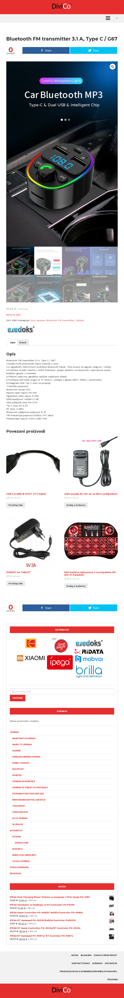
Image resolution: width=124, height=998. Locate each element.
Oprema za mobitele (23, 781)
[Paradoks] (20, 329)
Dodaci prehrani (19, 867)
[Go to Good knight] (59, 645)
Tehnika (80, 320)
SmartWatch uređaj (24, 738)
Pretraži (17, 698)
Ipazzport (18, 769)
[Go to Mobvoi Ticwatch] (88, 658)
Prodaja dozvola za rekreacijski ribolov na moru (88, 971)
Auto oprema (38, 320)
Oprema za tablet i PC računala (30, 787)
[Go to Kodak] (30, 643)
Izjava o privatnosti (105, 955)
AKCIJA (74, 955)
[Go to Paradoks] (88, 643)
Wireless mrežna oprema (26, 757)
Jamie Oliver (21, 843)
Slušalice (17, 824)
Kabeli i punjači (20, 763)
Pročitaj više (16, 505)
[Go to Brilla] (88, 671)
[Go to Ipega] (59, 662)
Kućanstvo (16, 830)
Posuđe (16, 836)
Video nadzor (20, 812)
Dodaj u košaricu (76, 505)
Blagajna (86, 955)
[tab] (13, 342)
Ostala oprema (21, 861)
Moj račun (111, 963)
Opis (12, 342)
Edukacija (15, 873)
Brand (22, 342)
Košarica (97, 963)
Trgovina (112, 979)
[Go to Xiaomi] (30, 658)
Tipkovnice (18, 806)
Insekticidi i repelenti (24, 855)
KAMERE (16, 750)
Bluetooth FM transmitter (60, 320)
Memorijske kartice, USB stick (29, 800)
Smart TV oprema (22, 744)
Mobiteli (17, 775)
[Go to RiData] (88, 651)
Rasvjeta (17, 849)
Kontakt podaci (81, 963)
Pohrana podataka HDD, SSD (28, 793)
